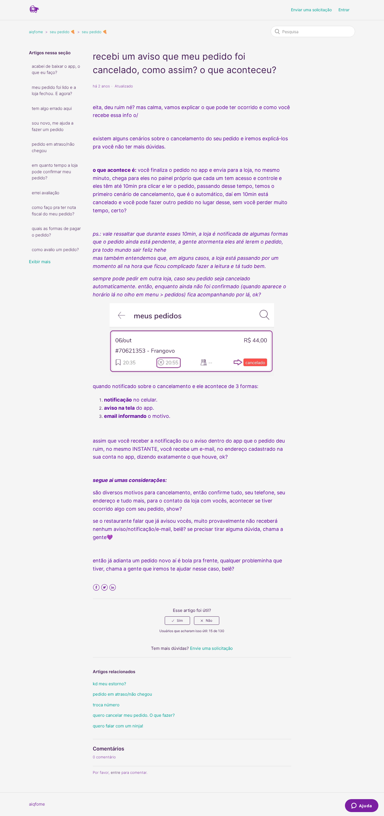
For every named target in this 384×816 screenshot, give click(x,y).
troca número (106, 704)
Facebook (96, 587)
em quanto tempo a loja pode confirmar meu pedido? (55, 172)
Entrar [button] (343, 9)
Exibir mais (40, 261)
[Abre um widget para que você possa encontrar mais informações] (361, 806)
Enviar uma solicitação (311, 9)
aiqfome (36, 32)
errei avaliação (45, 192)
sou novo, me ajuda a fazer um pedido (52, 126)
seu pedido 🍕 (62, 32)
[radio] (177, 620)
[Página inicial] (34, 12)
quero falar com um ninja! (118, 726)
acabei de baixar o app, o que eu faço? (56, 69)
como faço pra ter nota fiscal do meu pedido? (54, 211)
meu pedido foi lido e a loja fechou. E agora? (54, 90)
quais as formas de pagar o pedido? (56, 232)
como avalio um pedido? (55, 249)
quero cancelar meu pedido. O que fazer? (134, 715)
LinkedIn (112, 587)
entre (115, 772)
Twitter (104, 587)
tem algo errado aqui (52, 108)
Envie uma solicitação (211, 648)
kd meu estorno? (109, 683)
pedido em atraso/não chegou (53, 147)
